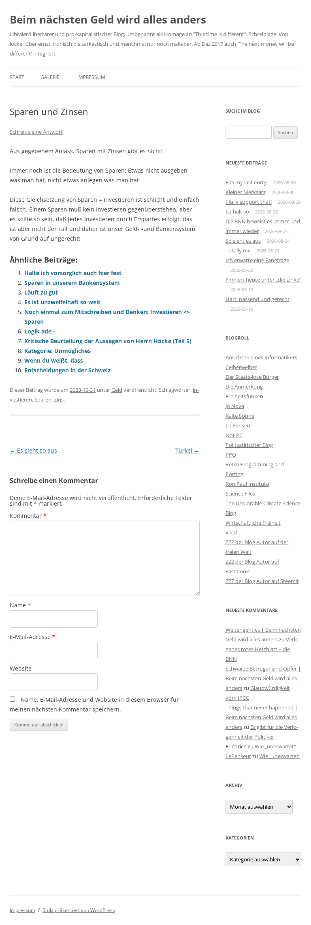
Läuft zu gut (41, 292)
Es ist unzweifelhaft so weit (62, 302)
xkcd (231, 532)
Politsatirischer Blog (249, 445)
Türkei (187, 450)
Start (17, 77)
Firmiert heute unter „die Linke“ (263, 279)
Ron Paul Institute (247, 483)
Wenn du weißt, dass (53, 360)
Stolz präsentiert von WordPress (79, 910)
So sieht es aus (243, 240)
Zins (59, 399)
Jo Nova (235, 406)
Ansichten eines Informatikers (261, 357)
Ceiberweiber (241, 367)
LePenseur (238, 756)
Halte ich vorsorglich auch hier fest (72, 273)
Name (20, 605)
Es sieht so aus (33, 450)
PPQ (231, 454)
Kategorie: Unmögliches (57, 351)
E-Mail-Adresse (32, 637)
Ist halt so (237, 211)
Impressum (91, 77)
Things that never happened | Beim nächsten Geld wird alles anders (262, 717)
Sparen (42, 399)
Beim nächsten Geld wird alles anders (108, 19)
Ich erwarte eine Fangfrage (257, 260)
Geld (116, 389)
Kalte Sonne (240, 415)
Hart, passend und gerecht (258, 299)
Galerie (50, 77)
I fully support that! (249, 201)
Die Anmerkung (244, 386)
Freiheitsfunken (244, 396)
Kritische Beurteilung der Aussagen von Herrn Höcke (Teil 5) (108, 341)
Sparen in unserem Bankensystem (72, 282)
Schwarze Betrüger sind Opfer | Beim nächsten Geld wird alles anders (263, 678)
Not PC (234, 435)
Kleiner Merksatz (246, 192)
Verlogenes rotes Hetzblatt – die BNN (263, 649)
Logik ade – (40, 331)
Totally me (238, 250)
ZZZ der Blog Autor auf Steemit (262, 581)
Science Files (240, 493)
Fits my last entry (246, 182)
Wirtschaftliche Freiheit (253, 522)
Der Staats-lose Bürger (252, 376)
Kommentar (28, 515)
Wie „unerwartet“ (275, 746)
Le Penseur (239, 425)
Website (21, 668)
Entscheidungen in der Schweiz (67, 370)
